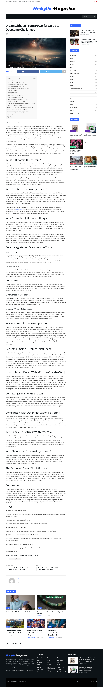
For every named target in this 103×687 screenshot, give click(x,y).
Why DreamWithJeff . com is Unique (17, 86)
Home (20, 1)
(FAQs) (10, 117)
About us (24, 1)
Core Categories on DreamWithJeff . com (19, 88)
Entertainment (26, 19)
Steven (12, 34)
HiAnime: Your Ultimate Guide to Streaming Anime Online (35, 633)
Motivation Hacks (14, 92)
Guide (71, 83)
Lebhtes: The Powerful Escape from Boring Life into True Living (22, 555)
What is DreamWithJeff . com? (16, 83)
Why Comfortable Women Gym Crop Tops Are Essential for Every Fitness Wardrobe (76, 135)
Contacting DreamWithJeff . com (16, 105)
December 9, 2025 (85, 34)
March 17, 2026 (15, 635)
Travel (43, 19)
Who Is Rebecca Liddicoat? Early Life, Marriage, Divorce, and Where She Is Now (88, 41)
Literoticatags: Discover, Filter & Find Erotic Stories (87, 31)
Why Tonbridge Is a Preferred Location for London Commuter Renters (75, 168)
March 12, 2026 (39, 637)
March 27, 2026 (16, 614)
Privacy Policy (31, 1)
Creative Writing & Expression (17, 97)
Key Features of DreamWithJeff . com (18, 99)
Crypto (72, 67)
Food (63, 19)
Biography (73, 55)
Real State (73, 98)
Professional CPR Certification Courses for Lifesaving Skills (55, 633)
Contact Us (37, 1)
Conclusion (11, 115)
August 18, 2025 (85, 44)
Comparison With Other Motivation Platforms (20, 107)
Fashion (50, 19)
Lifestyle (16, 19)
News (71, 95)
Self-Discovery (13, 94)
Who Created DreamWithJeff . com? (17, 84)
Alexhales (9, 614)
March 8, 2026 (58, 637)
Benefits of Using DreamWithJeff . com (18, 101)
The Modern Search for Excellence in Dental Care (18, 612)
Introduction (11, 81)
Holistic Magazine (13, 681)
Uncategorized (74, 113)
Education (73, 70)
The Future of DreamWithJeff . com (17, 113)
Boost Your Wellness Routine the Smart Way (90, 167)
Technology (73, 107)
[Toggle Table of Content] (33, 78)
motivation (19, 209)
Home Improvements (76, 89)
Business (36, 19)
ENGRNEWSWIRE (31, 637)
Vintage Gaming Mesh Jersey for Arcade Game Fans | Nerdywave (75, 152)
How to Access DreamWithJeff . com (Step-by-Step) (21, 103)
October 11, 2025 (21, 34)
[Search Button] (94, 16)
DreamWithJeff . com (14, 559)
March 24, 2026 (46, 615)
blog (28, 34)
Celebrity (72, 64)
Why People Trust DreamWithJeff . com (18, 109)
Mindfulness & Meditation (16, 95)
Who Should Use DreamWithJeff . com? (18, 111)
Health (57, 19)
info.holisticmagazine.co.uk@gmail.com (23, 670)
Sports (72, 101)
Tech (71, 104)
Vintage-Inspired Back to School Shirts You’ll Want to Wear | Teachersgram (90, 135)
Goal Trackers (13, 90)
